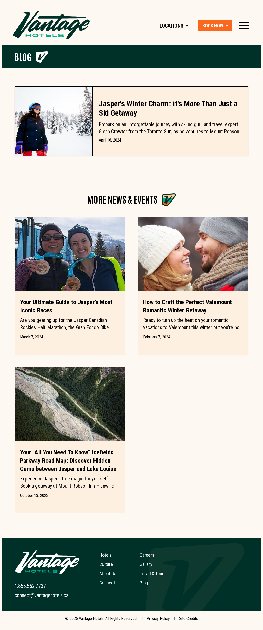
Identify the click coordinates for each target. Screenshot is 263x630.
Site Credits (188, 618)
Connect (107, 582)
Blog (23, 56)
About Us (107, 573)
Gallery (146, 564)
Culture (106, 564)
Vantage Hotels (91, 618)
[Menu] (244, 26)
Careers (147, 555)
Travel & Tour (152, 573)
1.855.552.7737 (30, 586)
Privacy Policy (158, 618)
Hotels (105, 555)
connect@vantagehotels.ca (41, 595)
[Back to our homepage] (51, 25)
